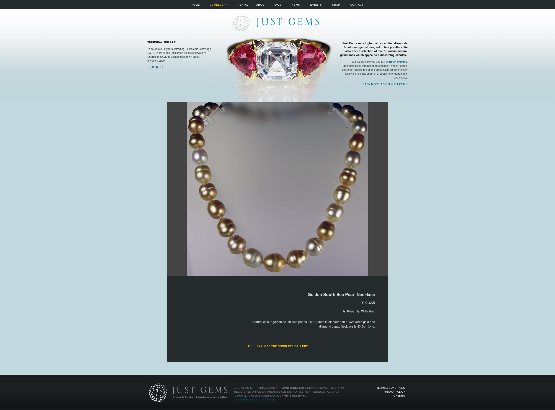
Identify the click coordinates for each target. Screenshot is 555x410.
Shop (336, 4)
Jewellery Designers (246, 399)
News (296, 4)
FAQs (277, 4)
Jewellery (218, 4)
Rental (243, 4)
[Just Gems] (275, 19)
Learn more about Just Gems (384, 84)
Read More (156, 67)
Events (316, 4)
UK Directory (267, 399)
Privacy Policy (394, 391)
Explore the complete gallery (277, 346)
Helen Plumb (397, 62)
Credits (399, 395)
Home (195, 4)
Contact (357, 4)
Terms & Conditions (391, 387)
